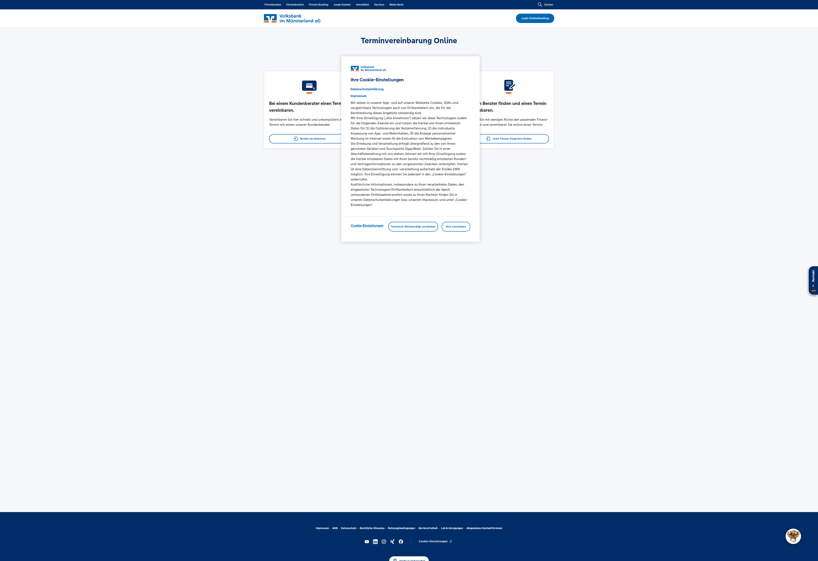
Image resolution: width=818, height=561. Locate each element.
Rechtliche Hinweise (372, 528)
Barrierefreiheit (428, 528)
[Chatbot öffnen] (793, 536)
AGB (335, 528)
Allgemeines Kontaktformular (485, 528)
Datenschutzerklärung (367, 89)
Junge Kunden (342, 4)
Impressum (322, 528)
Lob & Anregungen (452, 528)
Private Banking (318, 4)
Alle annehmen (456, 226)
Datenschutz (348, 528)
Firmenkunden (295, 4)
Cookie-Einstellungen (367, 225)
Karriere (379, 4)
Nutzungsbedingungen (401, 528)
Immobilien (362, 4)
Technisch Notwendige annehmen (413, 226)
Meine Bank (396, 4)
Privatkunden (273, 4)
